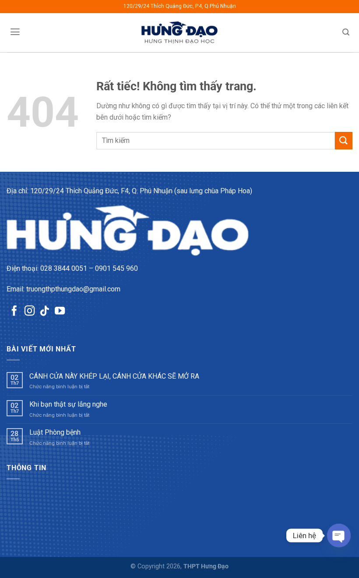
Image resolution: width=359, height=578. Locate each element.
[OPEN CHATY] (339, 535)
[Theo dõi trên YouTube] (60, 311)
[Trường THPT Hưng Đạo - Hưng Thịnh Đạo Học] (179, 32)
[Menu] (15, 32)
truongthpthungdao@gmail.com (73, 289)
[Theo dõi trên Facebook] (14, 311)
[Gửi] (343, 140)
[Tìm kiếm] (346, 32)
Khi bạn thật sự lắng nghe (68, 404)
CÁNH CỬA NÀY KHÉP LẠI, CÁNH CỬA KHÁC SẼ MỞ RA (114, 376)
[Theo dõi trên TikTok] (44, 311)
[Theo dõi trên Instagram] (30, 311)
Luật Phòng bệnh (55, 432)
